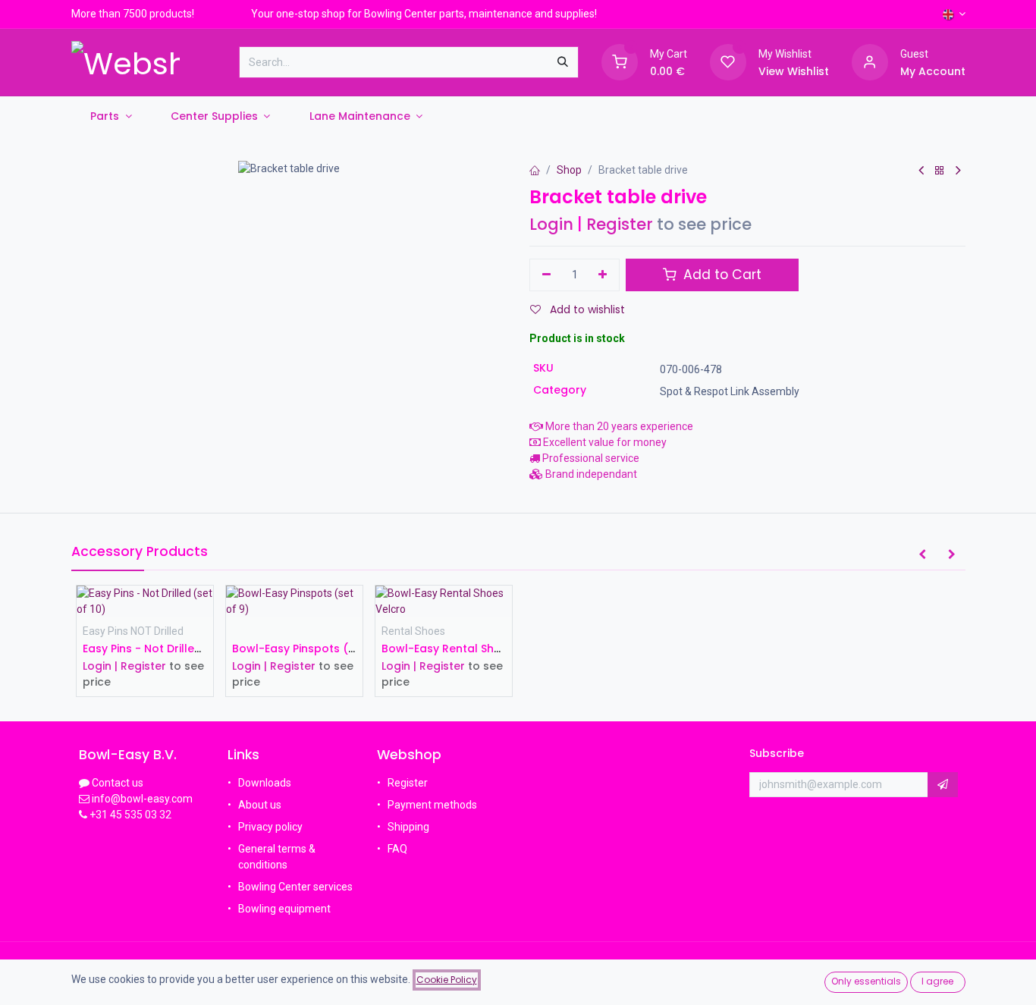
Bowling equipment (284, 909)
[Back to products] (940, 171)
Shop (569, 170)
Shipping (408, 827)
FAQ (399, 849)
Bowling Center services (295, 887)
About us (259, 805)
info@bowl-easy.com (141, 799)
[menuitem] (111, 116)
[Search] (563, 62)
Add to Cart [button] (720, 274)
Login (551, 224)
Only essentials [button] (866, 981)
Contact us (117, 783)
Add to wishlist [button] (586, 309)
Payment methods (432, 805)
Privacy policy (270, 827)
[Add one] (603, 275)
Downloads (264, 783)
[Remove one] (546, 275)
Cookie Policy (446, 979)
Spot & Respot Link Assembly (729, 391)
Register (619, 224)
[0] (619, 61)
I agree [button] (937, 981)
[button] (922, 555)
